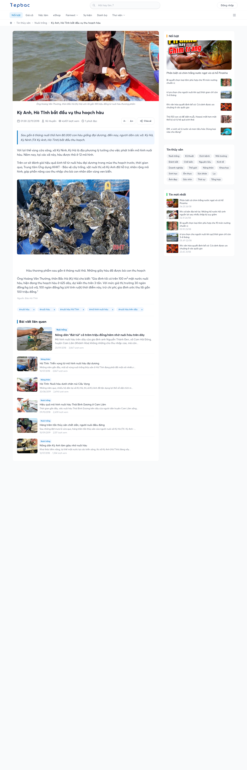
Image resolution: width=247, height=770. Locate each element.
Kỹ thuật (189, 156)
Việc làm (43, 15)
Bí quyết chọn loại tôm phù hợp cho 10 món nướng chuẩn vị (192, 81)
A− (124, 121)
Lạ (214, 173)
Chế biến (188, 161)
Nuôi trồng (41, 22)
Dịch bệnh (204, 156)
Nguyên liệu (205, 161)
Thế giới (193, 167)
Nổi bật (16, 15)
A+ (131, 121)
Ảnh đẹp (173, 179)
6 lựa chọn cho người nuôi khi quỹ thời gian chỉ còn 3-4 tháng (192, 94)
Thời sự (201, 179)
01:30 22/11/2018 (30, 121)
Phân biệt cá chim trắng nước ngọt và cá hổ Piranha (201, 202)
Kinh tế (220, 161)
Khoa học (224, 167)
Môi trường (221, 156)
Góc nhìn (187, 179)
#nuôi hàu (45, 309)
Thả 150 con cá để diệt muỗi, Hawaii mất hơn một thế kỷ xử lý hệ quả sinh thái (191, 118)
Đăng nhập (227, 5)
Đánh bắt (173, 161)
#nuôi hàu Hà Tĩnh (69, 309)
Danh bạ (102, 15)
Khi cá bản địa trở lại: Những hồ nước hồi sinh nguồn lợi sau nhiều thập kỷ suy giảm (203, 213)
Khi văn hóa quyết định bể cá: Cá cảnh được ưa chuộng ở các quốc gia (190, 106)
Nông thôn (208, 167)
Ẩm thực (187, 173)
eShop (57, 15)
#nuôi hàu (24, 309)
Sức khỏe (202, 173)
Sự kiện (87, 15)
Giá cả (29, 15)
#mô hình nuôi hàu (98, 309)
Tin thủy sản (23, 22)
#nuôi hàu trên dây (127, 309)
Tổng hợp (216, 179)
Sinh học (173, 173)
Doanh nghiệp (176, 167)
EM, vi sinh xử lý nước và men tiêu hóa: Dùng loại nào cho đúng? (191, 130)
